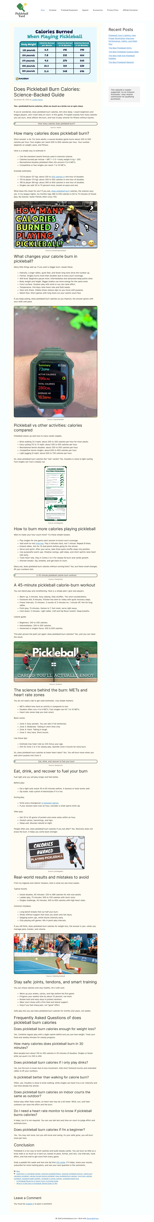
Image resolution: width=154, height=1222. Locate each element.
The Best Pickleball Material (121, 62)
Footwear (52, 10)
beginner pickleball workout (72, 1174)
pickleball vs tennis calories (51, 1179)
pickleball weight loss (71, 1179)
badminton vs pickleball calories (28, 1174)
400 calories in (58, 177)
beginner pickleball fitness (51, 1174)
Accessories (98, 10)
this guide (60, 1162)
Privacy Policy (112, 10)
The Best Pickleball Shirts (120, 48)
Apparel (85, 10)
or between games (50, 803)
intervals (40, 543)
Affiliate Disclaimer (130, 10)
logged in (30, 1204)
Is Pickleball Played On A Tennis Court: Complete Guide (37, 1181)
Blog (43, 10)
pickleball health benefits (31, 1179)
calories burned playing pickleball (42, 1176)
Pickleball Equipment (69, 10)
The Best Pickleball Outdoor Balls (124, 52)
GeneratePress (93, 1218)
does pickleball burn (60, 191)
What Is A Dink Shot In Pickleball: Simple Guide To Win (36, 1183)
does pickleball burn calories (66, 1176)
